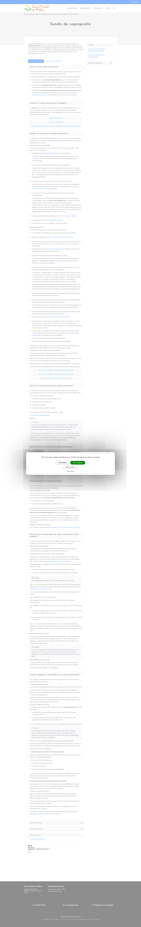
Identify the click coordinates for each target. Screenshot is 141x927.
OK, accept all (77, 463)
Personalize (62, 463)
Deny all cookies (70, 467)
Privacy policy (70, 471)
